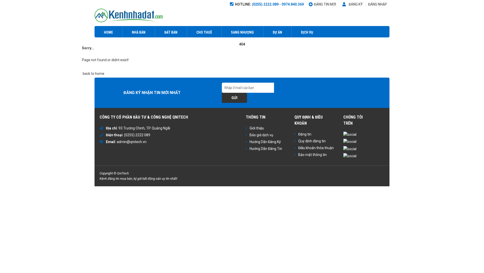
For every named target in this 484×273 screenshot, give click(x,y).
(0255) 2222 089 (137, 135)
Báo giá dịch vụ (261, 135)
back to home (93, 74)
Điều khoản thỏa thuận (316, 148)
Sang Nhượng (242, 32)
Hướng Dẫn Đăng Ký (265, 142)
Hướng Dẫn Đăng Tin (266, 149)
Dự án (277, 32)
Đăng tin (304, 134)
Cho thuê (204, 32)
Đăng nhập (377, 4)
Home (108, 32)
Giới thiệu (257, 128)
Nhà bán (138, 32)
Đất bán (170, 32)
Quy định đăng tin (312, 141)
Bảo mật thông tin (312, 155)
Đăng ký (356, 4)
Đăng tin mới (325, 4)
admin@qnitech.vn (131, 142)
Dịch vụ (307, 32)
